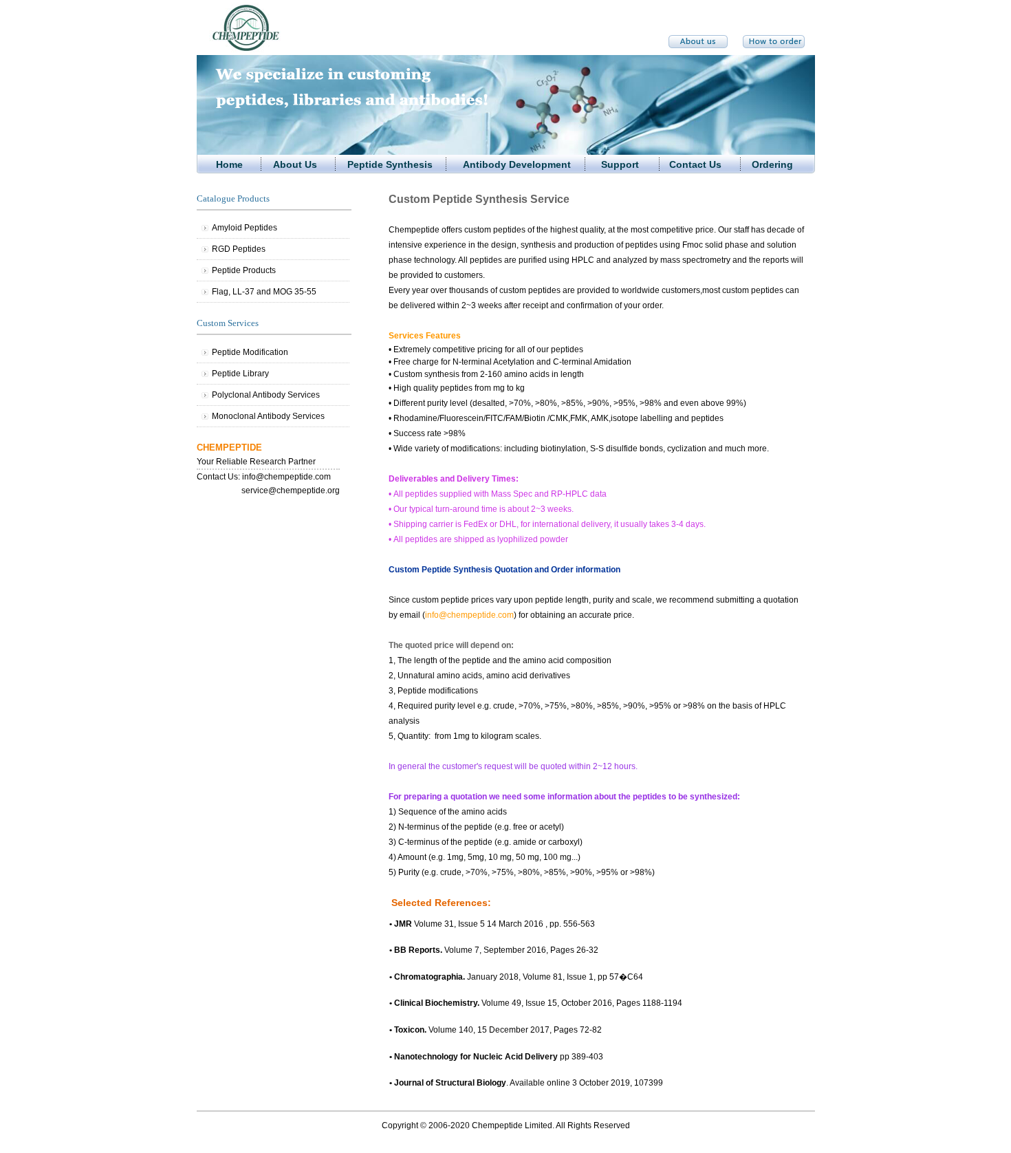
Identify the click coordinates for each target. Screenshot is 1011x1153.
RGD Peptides (238, 249)
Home (229, 164)
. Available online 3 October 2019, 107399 (526, 1083)
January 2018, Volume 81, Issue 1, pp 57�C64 (516, 977)
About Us (295, 164)
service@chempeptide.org (290, 490)
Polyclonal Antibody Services (266, 395)
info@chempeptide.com (286, 477)
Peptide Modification (250, 352)
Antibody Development (517, 164)
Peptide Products (244, 270)
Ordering (772, 164)
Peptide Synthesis (390, 164)
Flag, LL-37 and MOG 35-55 (264, 292)
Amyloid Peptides (244, 228)
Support (620, 164)
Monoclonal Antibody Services (268, 416)
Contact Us (695, 164)
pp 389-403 (496, 1057)
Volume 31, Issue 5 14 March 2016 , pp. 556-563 (492, 924)
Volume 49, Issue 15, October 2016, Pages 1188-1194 (535, 1003)
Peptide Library (240, 373)
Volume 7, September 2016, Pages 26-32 (493, 950)
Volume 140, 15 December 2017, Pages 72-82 (495, 1030)
